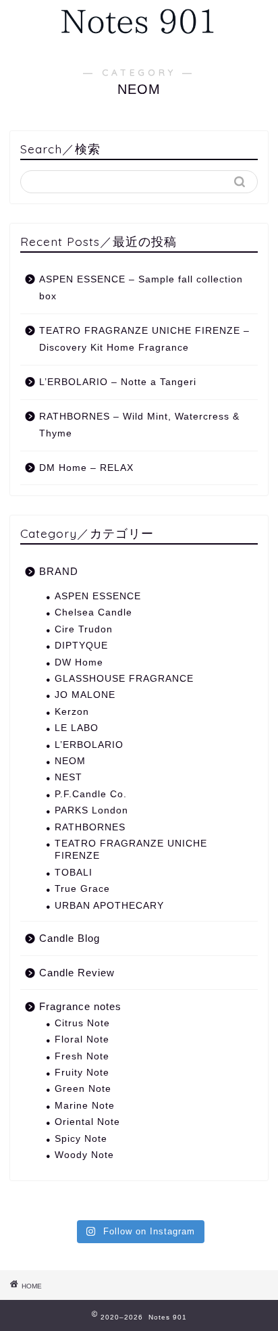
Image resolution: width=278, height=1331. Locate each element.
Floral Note (82, 1039)
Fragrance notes (80, 1006)
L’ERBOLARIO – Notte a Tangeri (117, 382)
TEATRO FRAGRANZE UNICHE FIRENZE (131, 849)
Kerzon (72, 712)
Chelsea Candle (93, 612)
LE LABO (77, 728)
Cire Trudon (84, 629)
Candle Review (77, 972)
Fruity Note (82, 1073)
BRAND (58, 571)
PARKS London (91, 810)
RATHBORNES (90, 827)
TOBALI (73, 873)
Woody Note (84, 1155)
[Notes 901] (139, 38)
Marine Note (85, 1106)
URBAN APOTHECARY (109, 906)
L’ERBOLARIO (89, 745)
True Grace (82, 889)
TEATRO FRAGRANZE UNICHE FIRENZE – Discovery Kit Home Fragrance (144, 339)
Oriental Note (87, 1122)
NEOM (70, 761)
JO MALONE (85, 695)
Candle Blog (69, 938)
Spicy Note (81, 1139)
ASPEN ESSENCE (98, 596)
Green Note (83, 1089)
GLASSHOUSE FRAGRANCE (124, 679)
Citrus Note (82, 1023)
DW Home (79, 662)
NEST (68, 777)
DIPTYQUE (81, 646)
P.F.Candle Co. (91, 794)
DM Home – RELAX (86, 468)
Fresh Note (82, 1056)
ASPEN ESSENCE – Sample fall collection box (141, 288)
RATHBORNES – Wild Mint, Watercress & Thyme (139, 425)
